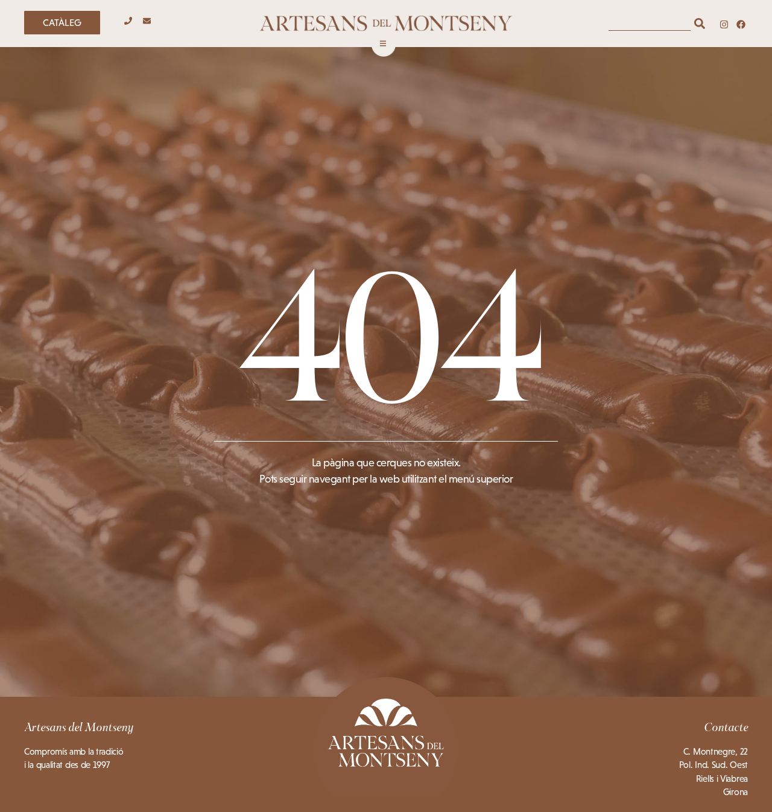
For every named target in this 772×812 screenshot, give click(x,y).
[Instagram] (724, 24)
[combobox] (650, 23)
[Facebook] (741, 24)
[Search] (699, 23)
